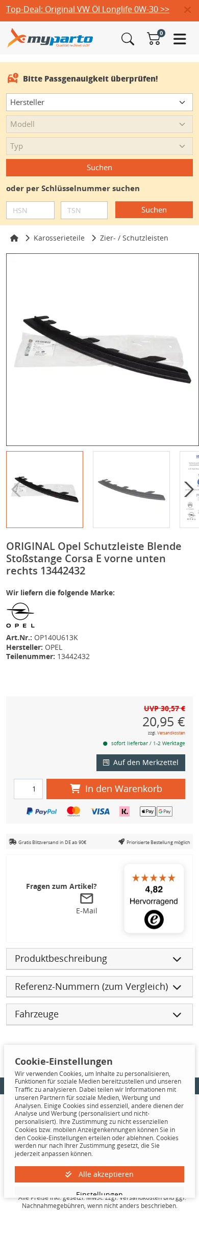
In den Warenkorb (123, 788)
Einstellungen (99, 1194)
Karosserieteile (59, 238)
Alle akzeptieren (105, 1174)
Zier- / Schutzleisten (134, 238)
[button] (191, 10)
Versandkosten (171, 732)
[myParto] (50, 37)
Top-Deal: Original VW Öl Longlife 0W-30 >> (87, 9)
